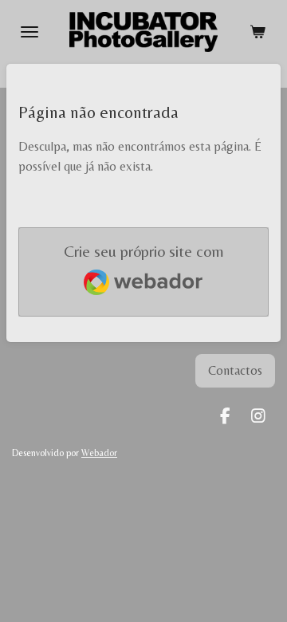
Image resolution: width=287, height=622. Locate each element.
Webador (99, 453)
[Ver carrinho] (257, 32)
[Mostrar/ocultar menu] (29, 32)
